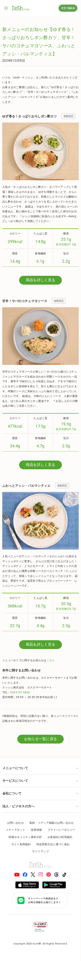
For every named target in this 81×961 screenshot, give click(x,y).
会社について (12, 803)
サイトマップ (39, 861)
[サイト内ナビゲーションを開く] (6, 8)
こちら (51, 660)
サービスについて (15, 791)
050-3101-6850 (20, 692)
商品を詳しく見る (40, 280)
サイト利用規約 (19, 854)
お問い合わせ (14, 833)
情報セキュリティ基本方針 (23, 847)
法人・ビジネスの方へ (18, 816)
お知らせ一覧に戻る (40, 739)
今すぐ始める (68, 8)
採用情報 (34, 840)
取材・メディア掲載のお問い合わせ (50, 833)
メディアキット (13, 840)
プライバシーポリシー (60, 840)
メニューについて (15, 778)
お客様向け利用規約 (58, 847)
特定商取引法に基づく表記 (51, 854)
